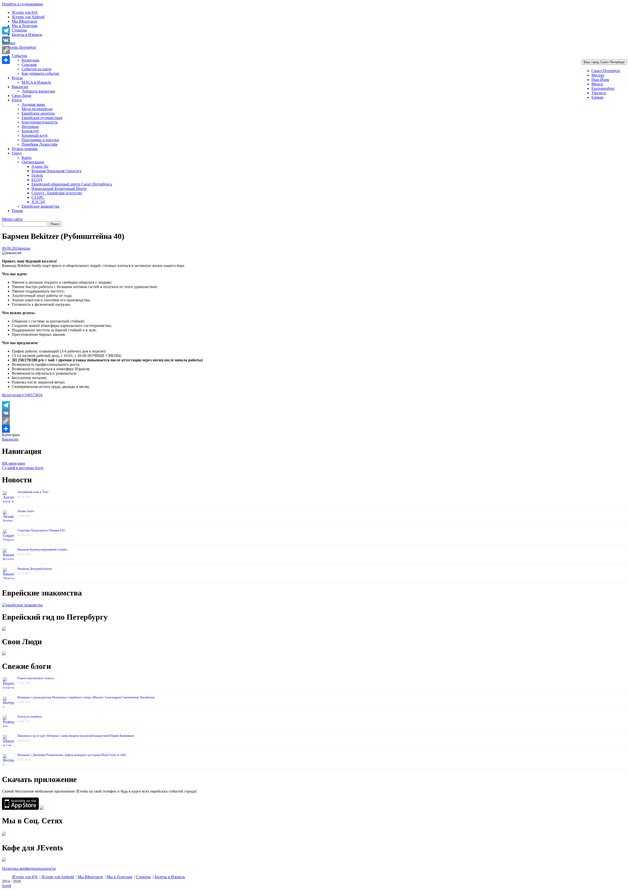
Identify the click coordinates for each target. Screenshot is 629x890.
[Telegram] (314, 405)
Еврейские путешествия (42, 118)
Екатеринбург (603, 88)
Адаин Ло (39, 166)
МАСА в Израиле (36, 82)
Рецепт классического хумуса (35, 678)
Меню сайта (12, 219)
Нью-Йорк (600, 79)
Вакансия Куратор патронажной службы (42, 549)
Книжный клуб (34, 135)
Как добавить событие (40, 73)
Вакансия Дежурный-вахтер (34, 568)
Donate (17, 211)
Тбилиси (598, 93)
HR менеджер (13, 463)
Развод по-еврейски (29, 716)
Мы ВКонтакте (24, 21)
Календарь (30, 60)
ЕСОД (36, 180)
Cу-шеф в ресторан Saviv (23, 468)
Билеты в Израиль (27, 34)
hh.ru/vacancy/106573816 (22, 395)
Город (17, 153)
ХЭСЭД (38, 202)
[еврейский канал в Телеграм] (4, 835)
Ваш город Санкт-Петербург (604, 62)
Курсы (17, 78)
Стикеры (19, 30)
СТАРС (37, 197)
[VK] (314, 413)
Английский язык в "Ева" (33, 492)
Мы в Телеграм (24, 26)
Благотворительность (39, 122)
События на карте (37, 69)
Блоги (17, 100)
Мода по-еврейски (37, 109)
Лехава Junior (25, 511)
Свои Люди (21, 95)
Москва (597, 75)
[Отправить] (314, 429)
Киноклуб (30, 131)
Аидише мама (33, 104)
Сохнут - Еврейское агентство (56, 193)
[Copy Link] (314, 421)
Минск (597, 84)
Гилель (37, 175)
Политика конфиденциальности (29, 868)
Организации (33, 162)
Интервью (30, 126)
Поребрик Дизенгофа (39, 144)
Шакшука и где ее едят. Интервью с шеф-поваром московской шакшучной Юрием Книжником (75, 735)
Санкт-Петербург (605, 71)
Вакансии (20, 87)
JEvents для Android (28, 17)
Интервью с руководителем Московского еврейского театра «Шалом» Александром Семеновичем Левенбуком (86, 697)
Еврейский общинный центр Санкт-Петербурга (71, 184)
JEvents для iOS (25, 12)
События (19, 56)
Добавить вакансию (38, 91)
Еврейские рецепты (38, 113)
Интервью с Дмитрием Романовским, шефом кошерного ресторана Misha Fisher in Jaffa (71, 755)
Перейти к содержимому (22, 4)
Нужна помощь (25, 149)
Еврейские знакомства (40, 206)
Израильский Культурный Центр (58, 188)
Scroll (6, 886)
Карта (26, 157)
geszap (25, 248)
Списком (29, 64)
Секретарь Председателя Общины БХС (41, 530)
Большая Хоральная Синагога (56, 171)
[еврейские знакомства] (22, 605)
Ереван (597, 97)
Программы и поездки (40, 140)
